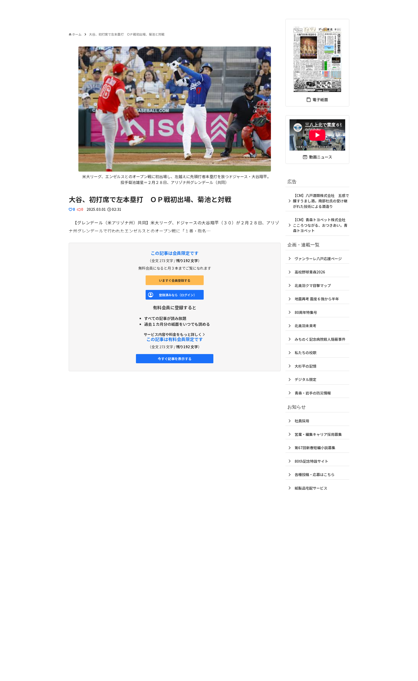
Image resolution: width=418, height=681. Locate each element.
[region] (174, 115)
